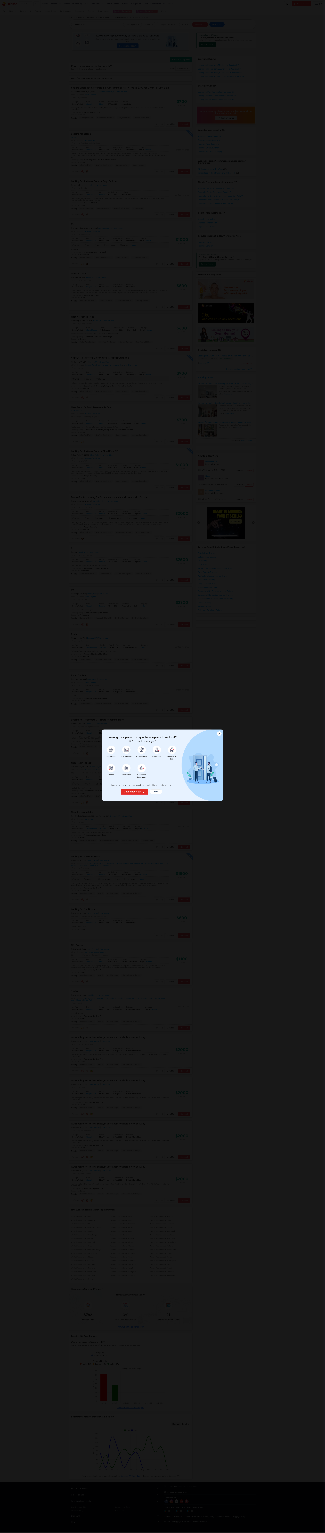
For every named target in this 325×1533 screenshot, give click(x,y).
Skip (156, 792)
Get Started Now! (132, 791)
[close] (219, 733)
